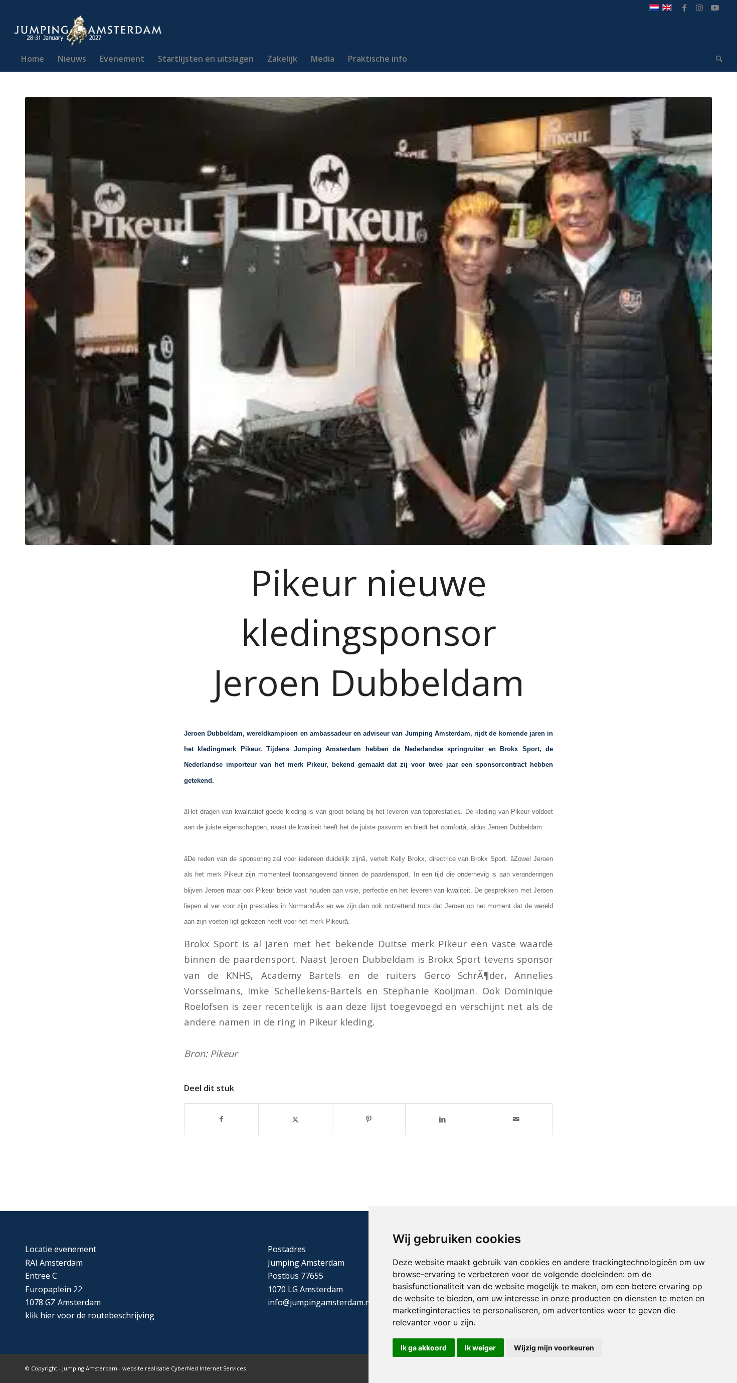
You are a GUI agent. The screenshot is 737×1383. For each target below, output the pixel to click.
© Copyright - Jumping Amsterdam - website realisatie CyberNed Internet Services (135, 1368)
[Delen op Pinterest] (369, 1119)
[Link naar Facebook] (684, 7)
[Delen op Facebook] (221, 1119)
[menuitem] (33, 58)
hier (47, 1315)
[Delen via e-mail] (515, 1119)
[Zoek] (715, 58)
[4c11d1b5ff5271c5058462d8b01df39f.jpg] (368, 321)
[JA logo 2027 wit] (88, 31)
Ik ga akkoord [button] (424, 1347)
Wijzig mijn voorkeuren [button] (554, 1347)
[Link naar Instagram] (699, 7)
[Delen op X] (295, 1119)
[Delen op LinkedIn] (442, 1119)
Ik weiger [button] (480, 1347)
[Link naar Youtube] (714, 7)
